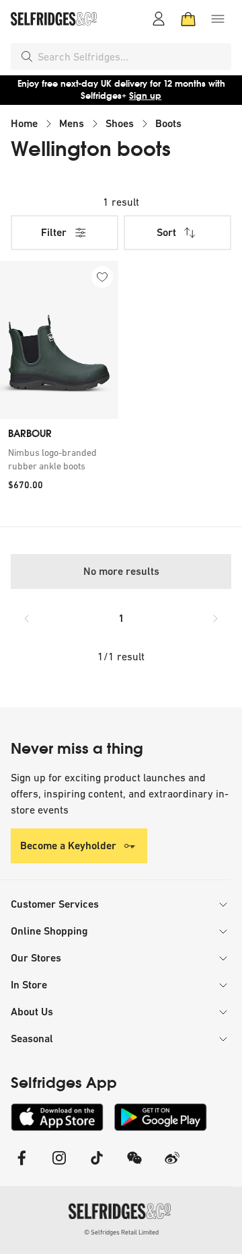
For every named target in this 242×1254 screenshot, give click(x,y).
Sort (166, 232)
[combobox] (132, 56)
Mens (71, 123)
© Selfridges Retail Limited (121, 1232)
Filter (54, 232)
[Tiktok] (97, 1166)
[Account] (158, 18)
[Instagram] (59, 1166)
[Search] (27, 56)
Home (24, 123)
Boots (168, 123)
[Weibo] (172, 1166)
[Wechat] (134, 1166)
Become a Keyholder (68, 845)
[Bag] (188, 18)
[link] (59, 459)
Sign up (145, 96)
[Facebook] (21, 1166)
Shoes (120, 123)
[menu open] (217, 18)
